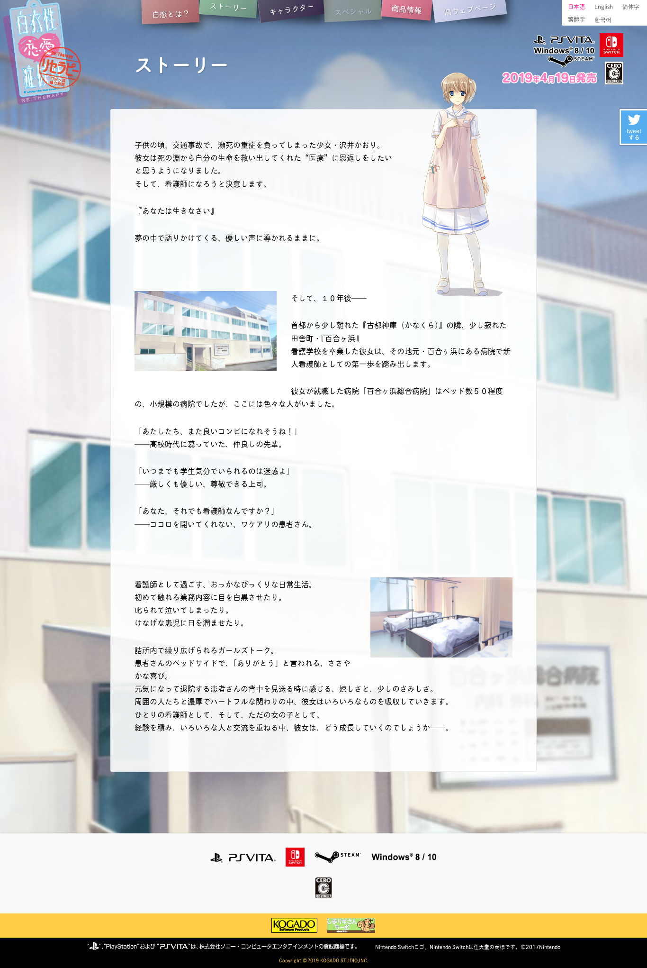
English (603, 6)
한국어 (602, 19)
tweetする (634, 134)
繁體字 (576, 19)
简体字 (630, 6)
